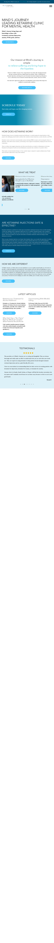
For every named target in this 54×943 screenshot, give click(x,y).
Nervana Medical (23, 1)
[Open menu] (50, 6)
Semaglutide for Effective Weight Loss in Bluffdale (23, 180)
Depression (43, 179)
